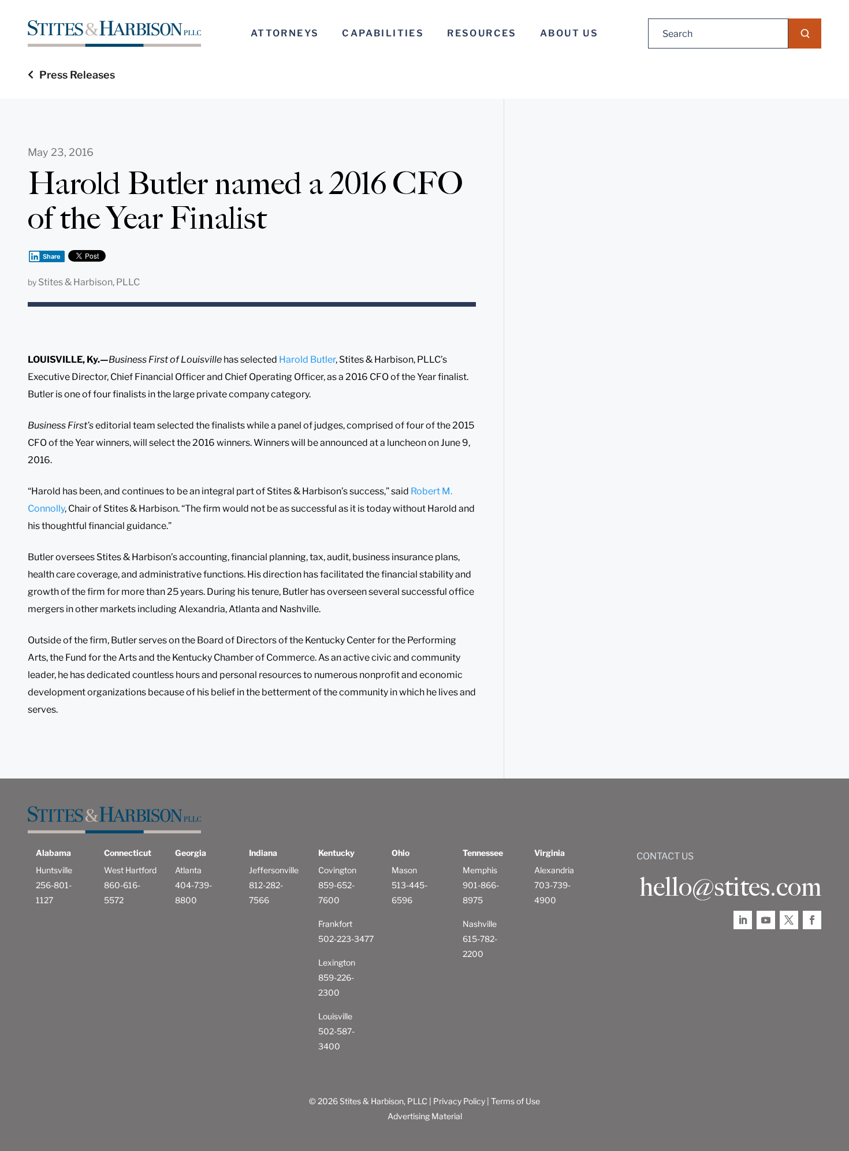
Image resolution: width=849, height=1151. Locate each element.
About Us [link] (569, 33)
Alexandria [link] (554, 870)
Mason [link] (404, 870)
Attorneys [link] (285, 33)
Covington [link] (337, 870)
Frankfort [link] (335, 924)
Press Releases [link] (77, 75)
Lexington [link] (336, 962)
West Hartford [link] (130, 870)
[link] (114, 33)
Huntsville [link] (54, 870)
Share (52, 256)
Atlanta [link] (188, 870)
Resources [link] (482, 33)
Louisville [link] (335, 1016)
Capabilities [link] (383, 33)
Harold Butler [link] (307, 359)
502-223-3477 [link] (346, 939)
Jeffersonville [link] (274, 870)
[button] (804, 33)
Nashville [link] (480, 924)
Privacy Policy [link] (459, 1101)
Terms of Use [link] (515, 1101)
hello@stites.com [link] (730, 887)
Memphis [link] (480, 870)
